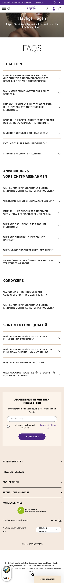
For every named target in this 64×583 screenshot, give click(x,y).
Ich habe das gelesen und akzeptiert (35, 426)
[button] (60, 8)
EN (56, 521)
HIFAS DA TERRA (35, 544)
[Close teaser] (32, 574)
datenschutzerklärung (48, 426)
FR (52, 521)
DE (60, 521)
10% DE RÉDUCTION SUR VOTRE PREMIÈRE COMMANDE (22, 2)
